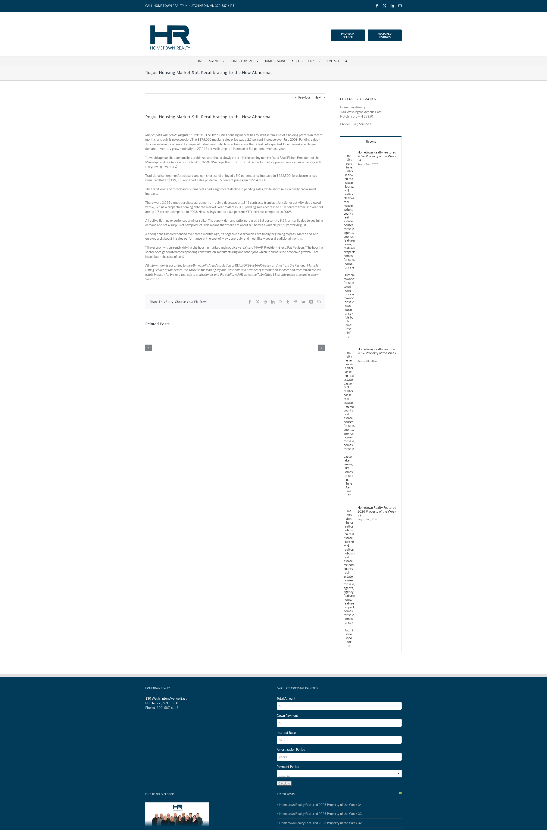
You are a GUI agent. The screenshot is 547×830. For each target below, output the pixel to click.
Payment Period (288, 766)
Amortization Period (291, 749)
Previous (304, 97)
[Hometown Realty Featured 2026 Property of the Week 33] (349, 349)
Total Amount (286, 698)
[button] (346, 60)
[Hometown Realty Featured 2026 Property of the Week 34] (349, 152)
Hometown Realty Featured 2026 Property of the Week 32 (376, 511)
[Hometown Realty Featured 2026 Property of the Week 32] (349, 508)
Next (318, 97)
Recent (371, 141)
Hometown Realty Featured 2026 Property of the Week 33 (376, 353)
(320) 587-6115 (167, 707)
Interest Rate (286, 732)
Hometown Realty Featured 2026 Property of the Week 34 (376, 156)
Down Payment (287, 715)
